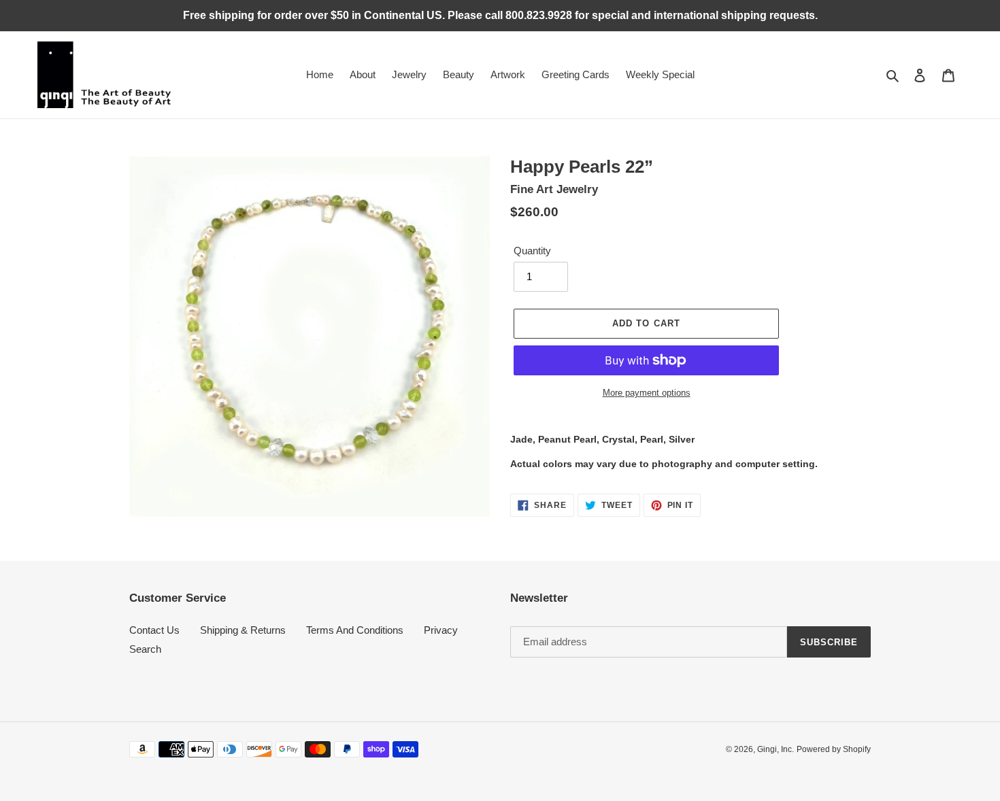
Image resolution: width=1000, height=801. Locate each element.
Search (145, 649)
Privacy (441, 630)
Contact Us (154, 630)
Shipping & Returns (243, 630)
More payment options (646, 393)
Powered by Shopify (834, 749)
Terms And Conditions (354, 630)
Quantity (532, 250)
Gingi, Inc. (775, 749)
